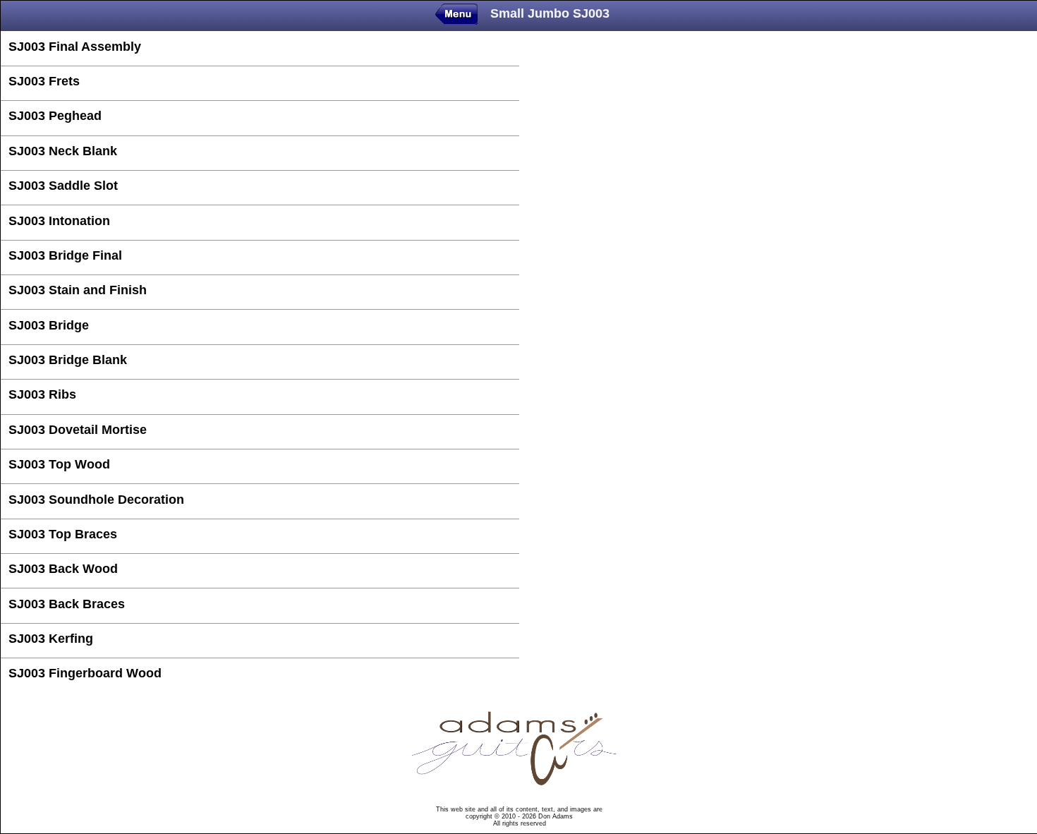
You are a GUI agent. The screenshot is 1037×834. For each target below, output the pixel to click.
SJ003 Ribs (42, 394)
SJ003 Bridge (48, 325)
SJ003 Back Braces (66, 604)
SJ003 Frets (44, 81)
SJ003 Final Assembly (74, 47)
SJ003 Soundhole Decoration (96, 499)
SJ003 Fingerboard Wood (85, 673)
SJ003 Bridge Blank (67, 360)
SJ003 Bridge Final (65, 255)
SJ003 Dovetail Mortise (77, 430)
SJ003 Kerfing (50, 638)
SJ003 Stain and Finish (77, 290)
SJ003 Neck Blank (62, 151)
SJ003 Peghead (55, 116)
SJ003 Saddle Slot (63, 186)
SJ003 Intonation (59, 221)
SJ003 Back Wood (63, 569)
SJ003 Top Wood (59, 464)
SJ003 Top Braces (62, 534)
